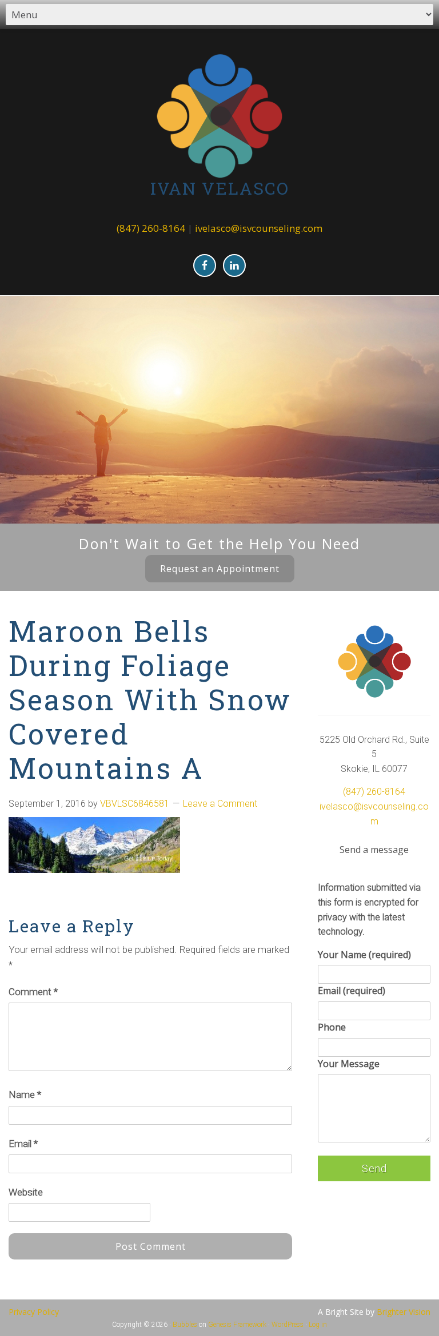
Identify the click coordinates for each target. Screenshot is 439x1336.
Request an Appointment (220, 568)
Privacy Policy (34, 1311)
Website (26, 1192)
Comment (33, 991)
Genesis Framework (237, 1325)
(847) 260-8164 (151, 228)
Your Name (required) (364, 954)
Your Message (349, 1063)
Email (23, 1143)
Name (25, 1094)
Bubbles (185, 1325)
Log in (318, 1325)
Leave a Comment (220, 803)
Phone (332, 1027)
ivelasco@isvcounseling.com (258, 228)
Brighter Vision (403, 1311)
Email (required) (351, 990)
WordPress (288, 1325)
